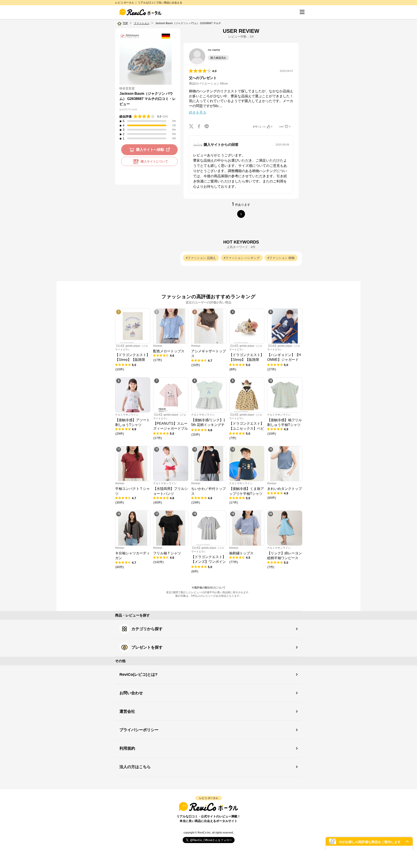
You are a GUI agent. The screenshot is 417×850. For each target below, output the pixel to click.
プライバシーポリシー (139, 730)
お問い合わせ (131, 693)
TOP (125, 23)
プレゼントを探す (147, 647)
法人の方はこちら (135, 767)
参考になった (262, 126)
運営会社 (127, 711)
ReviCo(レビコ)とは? (138, 674)
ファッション (141, 23)
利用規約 (127, 748)
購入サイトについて (154, 161)
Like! (284, 126)
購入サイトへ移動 (150, 150)
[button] (369, 841)
